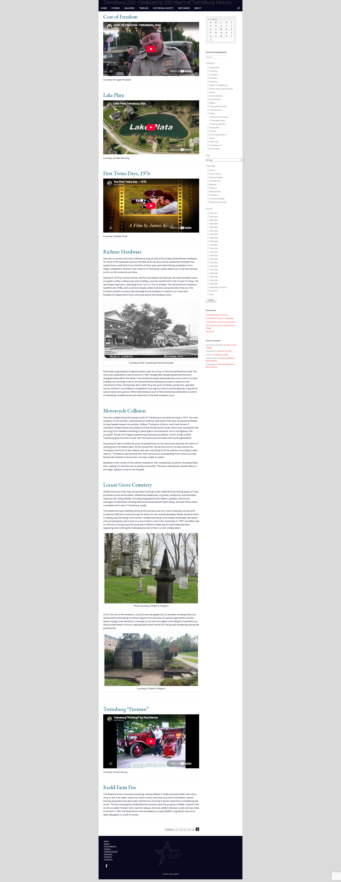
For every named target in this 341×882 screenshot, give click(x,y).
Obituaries (184, 8)
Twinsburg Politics (218, 124)
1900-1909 (213, 245)
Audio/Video (214, 67)
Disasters (213, 78)
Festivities (213, 81)
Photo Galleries (110, 846)
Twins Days (214, 141)
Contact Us (108, 859)
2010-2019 (213, 291)
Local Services (215, 99)
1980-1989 (213, 273)
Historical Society (163, 8)
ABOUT (197, 8)
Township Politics (218, 120)
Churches (213, 71)
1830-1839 (213, 220)
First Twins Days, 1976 (126, 173)
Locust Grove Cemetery (127, 484)
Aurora (212, 170)
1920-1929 (213, 252)
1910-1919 (213, 248)
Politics (212, 113)
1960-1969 (213, 266)
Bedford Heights (216, 177)
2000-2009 (213, 284)
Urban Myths (214, 149)
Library (212, 92)
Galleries (129, 8)
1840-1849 (213, 224)
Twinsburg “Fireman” (126, 709)
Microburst (210, 331)
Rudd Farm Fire (119, 787)
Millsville (212, 184)
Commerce (213, 74)
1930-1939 (213, 255)
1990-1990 (213, 276)
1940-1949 (213, 259)
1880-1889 (213, 238)
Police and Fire (215, 110)
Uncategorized (215, 145)
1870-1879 (213, 234)
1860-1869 (213, 231)
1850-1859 (213, 227)
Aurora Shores (215, 174)
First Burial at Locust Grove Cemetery (221, 322)
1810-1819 (213, 213)
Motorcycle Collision (124, 410)
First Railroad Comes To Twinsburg (220, 318)
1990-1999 (213, 280)
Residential (214, 127)
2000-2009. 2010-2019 (217, 287)
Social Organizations (217, 134)
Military (212, 103)
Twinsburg (213, 195)
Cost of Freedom (120, 16)
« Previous (169, 829)
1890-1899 (213, 241)
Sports (212, 138)
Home (106, 841)
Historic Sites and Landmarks (221, 89)
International (214, 181)
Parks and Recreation (218, 106)
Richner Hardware (122, 251)
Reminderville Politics (219, 117)
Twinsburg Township (217, 202)
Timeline (143, 8)
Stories (115, 8)
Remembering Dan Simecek (217, 315)
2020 (211, 294)
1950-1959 (213, 262)
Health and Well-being (218, 85)
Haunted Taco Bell (224, 351)
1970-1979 (213, 269)
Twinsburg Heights (217, 198)
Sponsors (108, 856)
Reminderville (215, 191)
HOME (104, 8)
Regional (213, 188)
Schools (212, 131)
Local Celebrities (216, 96)
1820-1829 (213, 217)
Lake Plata (113, 95)
